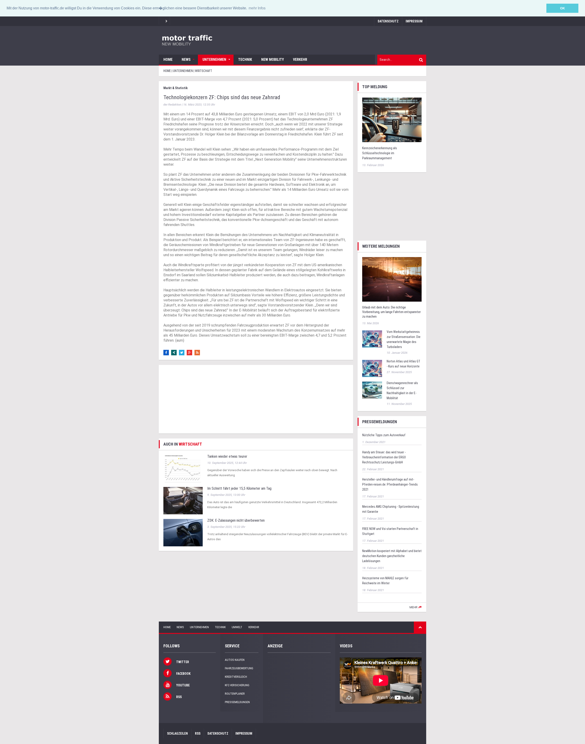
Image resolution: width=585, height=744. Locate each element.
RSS (197, 733)
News (186, 59)
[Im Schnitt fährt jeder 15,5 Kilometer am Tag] (183, 500)
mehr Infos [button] (257, 8)
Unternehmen (214, 59)
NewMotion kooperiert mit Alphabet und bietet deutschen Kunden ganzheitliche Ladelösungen (392, 556)
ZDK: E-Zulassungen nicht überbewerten (236, 520)
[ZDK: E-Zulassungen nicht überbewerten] (183, 532)
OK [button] (562, 8)
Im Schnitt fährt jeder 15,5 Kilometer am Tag (239, 488)
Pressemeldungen (237, 702)
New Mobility (272, 59)
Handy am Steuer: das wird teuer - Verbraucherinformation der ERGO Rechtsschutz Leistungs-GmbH (384, 457)
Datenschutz (388, 21)
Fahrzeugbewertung (239, 668)
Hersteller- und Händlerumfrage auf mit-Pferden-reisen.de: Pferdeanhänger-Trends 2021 (390, 484)
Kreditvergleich (236, 676)
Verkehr (300, 59)
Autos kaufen (235, 660)
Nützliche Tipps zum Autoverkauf (384, 435)
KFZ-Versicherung (237, 685)
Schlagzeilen (177, 733)
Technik (245, 59)
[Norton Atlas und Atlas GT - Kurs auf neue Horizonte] (372, 368)
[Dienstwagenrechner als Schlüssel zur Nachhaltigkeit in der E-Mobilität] (372, 389)
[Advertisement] (256, 399)
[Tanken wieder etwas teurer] (183, 468)
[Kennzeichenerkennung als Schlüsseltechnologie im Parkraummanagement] (392, 119)
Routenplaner (235, 693)
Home (168, 59)
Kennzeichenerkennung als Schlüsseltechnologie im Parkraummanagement (379, 153)
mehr (413, 607)
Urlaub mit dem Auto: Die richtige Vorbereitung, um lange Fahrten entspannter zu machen (391, 312)
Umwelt (237, 627)
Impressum (414, 21)
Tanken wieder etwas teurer (227, 456)
